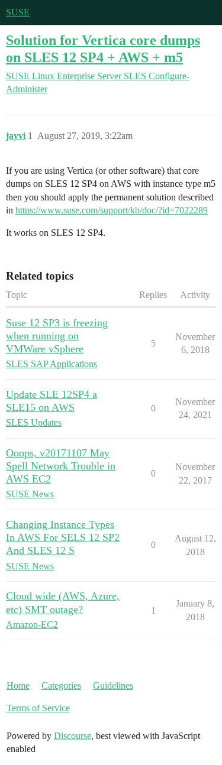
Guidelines (113, 685)
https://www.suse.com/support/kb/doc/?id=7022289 (111, 210)
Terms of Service (38, 708)
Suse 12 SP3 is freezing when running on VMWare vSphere (57, 336)
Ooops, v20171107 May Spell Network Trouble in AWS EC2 (60, 466)
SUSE (18, 12)
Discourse (72, 736)
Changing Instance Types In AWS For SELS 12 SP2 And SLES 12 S (63, 537)
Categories (61, 685)
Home (18, 685)
